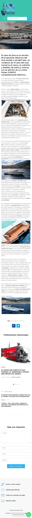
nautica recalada (23, 42)
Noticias (16, 29)
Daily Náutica (8, 296)
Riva (7, 82)
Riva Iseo (22, 320)
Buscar (29, 18)
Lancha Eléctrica (15, 320)
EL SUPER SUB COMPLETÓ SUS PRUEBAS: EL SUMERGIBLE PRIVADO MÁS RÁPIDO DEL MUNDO (15, 372)
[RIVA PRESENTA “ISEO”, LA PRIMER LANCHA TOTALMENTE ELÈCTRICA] (14, 326)
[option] (16, 359)
